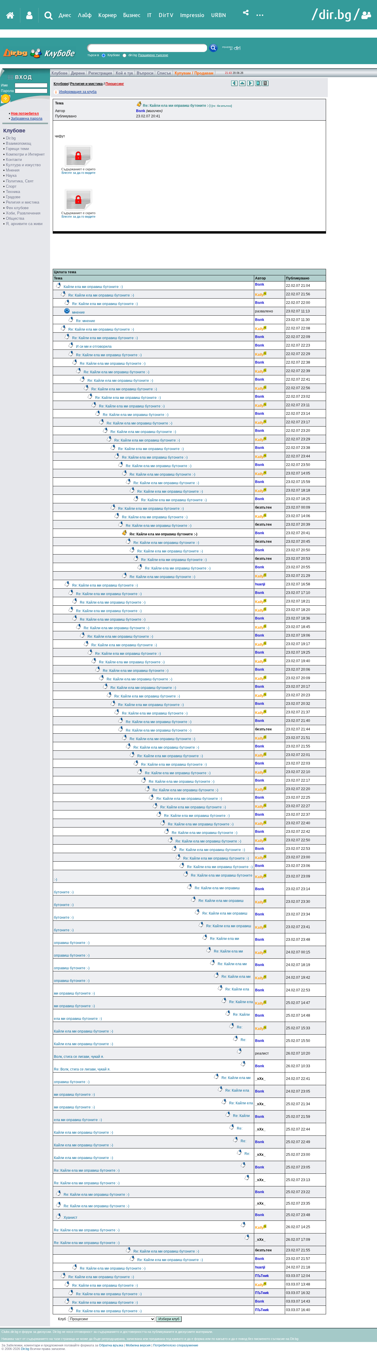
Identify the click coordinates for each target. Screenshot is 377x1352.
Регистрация (100, 73)
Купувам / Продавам (194, 73)
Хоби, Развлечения (23, 213)
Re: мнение (85, 321)
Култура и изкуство (23, 165)
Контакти (14, 159)
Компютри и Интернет (25, 154)
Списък (164, 73)
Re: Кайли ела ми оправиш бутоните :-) (101, 295)
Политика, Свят (20, 181)
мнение (78, 312)
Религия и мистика (22, 202)
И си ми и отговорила (94, 346)
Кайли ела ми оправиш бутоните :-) (93, 287)
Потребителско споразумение (175, 1345)
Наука (11, 175)
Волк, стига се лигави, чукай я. (79, 1057)
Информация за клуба (78, 92)
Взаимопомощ (18, 143)
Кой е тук (124, 73)
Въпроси (145, 73)
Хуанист (70, 1218)
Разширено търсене (153, 55)
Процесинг (114, 84)
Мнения (12, 170)
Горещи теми (17, 148)
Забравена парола (26, 118)
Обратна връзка (111, 1345)
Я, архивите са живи (24, 224)
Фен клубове (17, 208)
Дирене (78, 73)
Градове (13, 197)
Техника (13, 191)
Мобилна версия (138, 1345)
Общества (15, 218)
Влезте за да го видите (78, 170)
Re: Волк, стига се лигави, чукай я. (82, 1069)
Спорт (11, 186)
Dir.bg (11, 138)
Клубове (59, 73)
